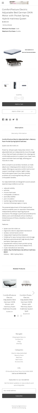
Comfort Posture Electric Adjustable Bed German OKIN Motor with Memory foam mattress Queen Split (26, 303)
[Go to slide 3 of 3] (21, 316)
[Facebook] (3, 119)
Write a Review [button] (7, 25)
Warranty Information (19, 133)
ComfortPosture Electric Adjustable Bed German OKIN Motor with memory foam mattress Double (9, 302)
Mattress (19, 357)
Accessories (19, 362)
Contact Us (19, 339)
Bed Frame (19, 359)
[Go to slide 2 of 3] (18, 316)
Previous (3, 293)
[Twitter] (13, 119)
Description (19, 128)
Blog (19, 341)
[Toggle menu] (3, 3)
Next (33, 293)
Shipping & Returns (19, 337)
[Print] (10, 119)
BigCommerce (22, 406)
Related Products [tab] (19, 269)
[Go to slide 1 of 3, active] (15, 316)
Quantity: (19, 95)
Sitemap (19, 343)
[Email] (7, 119)
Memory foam (19, 355)
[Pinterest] (17, 119)
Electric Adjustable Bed (19, 353)
